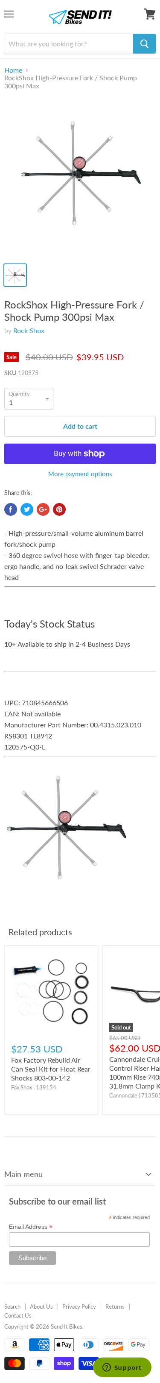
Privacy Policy (79, 1306)
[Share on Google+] (43, 509)
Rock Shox (28, 330)
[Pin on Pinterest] (59, 509)
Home (13, 70)
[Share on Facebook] (10, 509)
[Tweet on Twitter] (26, 509)
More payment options (80, 474)
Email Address (30, 1227)
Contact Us (18, 1315)
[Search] (144, 44)
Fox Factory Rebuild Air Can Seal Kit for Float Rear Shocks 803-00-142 (50, 1069)
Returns (115, 1306)
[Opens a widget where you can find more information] (122, 1368)
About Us (41, 1306)
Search (12, 1306)
